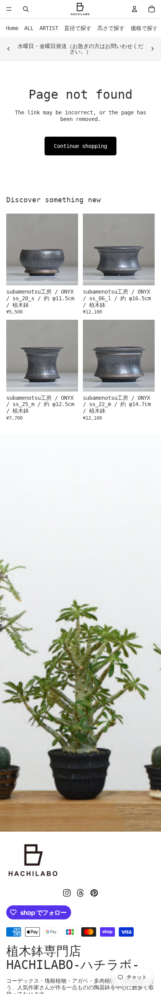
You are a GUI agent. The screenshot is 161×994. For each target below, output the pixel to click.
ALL (29, 28)
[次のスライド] (152, 48)
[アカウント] (134, 9)
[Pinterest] (94, 893)
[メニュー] (9, 9)
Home (12, 28)
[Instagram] (67, 893)
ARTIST (48, 28)
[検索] (25, 9)
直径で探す (77, 28)
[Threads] (80, 893)
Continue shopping (80, 146)
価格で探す (144, 28)
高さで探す (111, 28)
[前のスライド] (8, 48)
